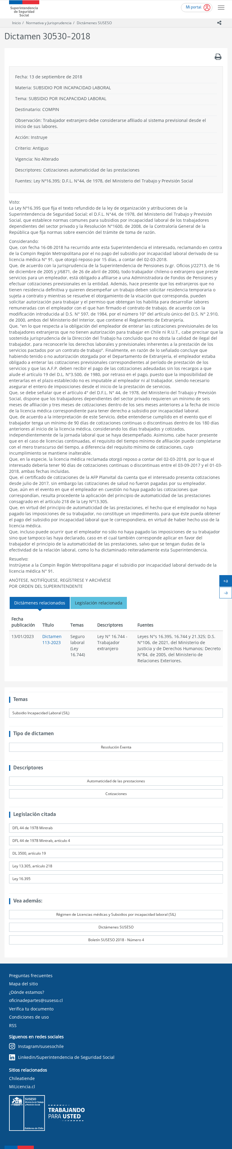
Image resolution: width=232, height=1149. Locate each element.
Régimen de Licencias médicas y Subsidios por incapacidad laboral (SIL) (116, 914)
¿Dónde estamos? (26, 992)
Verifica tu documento (31, 1009)
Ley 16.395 (21, 878)
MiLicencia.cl (22, 1086)
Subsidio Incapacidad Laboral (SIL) (40, 712)
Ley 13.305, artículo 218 (32, 866)
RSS (13, 1025)
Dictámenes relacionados (39, 603)
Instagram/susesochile (41, 1046)
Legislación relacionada (98, 603)
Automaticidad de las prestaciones (116, 781)
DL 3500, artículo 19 (29, 853)
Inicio (16, 22)
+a (227, 582)
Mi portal (193, 7)
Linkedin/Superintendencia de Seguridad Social (66, 1057)
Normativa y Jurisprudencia (49, 22)
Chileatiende (22, 1078)
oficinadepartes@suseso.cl (36, 1000)
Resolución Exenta (116, 747)
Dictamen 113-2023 (52, 639)
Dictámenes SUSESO (94, 22)
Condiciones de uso (29, 1017)
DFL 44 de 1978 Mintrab (32, 827)
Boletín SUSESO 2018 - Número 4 (116, 939)
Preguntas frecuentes (31, 975)
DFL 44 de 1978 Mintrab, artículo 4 (41, 840)
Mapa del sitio (23, 984)
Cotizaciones (116, 793)
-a (228, 593)
